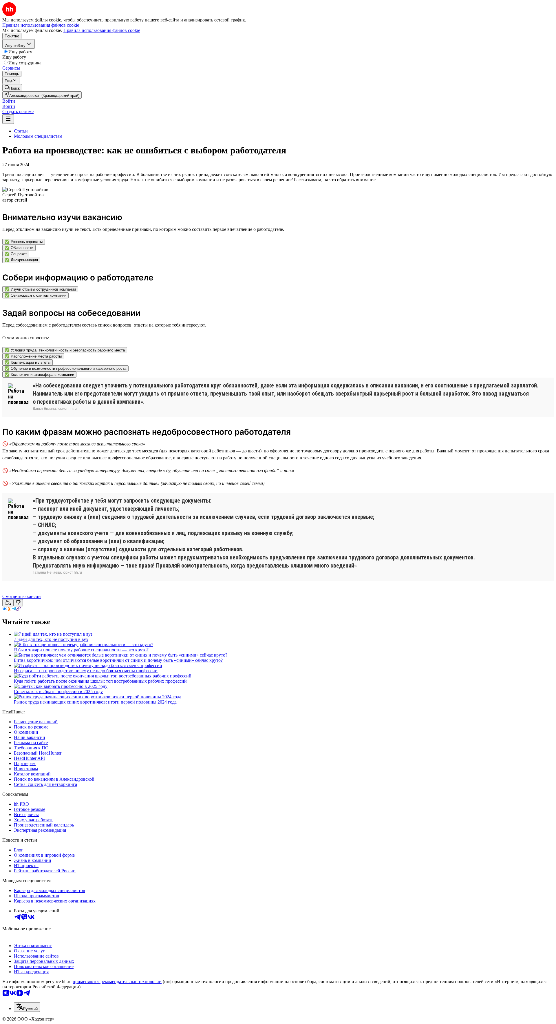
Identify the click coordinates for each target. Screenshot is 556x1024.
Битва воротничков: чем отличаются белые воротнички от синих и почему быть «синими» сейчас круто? (118, 660)
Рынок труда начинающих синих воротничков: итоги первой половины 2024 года (95, 701)
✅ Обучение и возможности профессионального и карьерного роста (65, 368)
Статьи (21, 130)
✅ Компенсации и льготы (27, 362)
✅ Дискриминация (21, 260)
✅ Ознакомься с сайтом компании (35, 295)
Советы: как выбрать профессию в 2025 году (58, 691)
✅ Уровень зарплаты (24, 242)
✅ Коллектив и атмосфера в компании (39, 374)
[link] (12, 87)
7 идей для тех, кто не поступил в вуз (51, 639)
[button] (8, 101)
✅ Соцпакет (16, 254)
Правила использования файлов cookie (101, 30)
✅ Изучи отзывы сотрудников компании (40, 289)
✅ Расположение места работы (33, 356)
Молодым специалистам (38, 136)
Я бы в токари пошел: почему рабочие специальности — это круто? (81, 649)
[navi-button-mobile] (8, 119)
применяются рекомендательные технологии (117, 981)
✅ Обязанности (19, 248)
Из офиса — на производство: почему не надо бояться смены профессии (86, 670)
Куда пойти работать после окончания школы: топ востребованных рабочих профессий (100, 681)
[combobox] (27, 1007)
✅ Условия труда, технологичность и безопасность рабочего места (65, 350)
